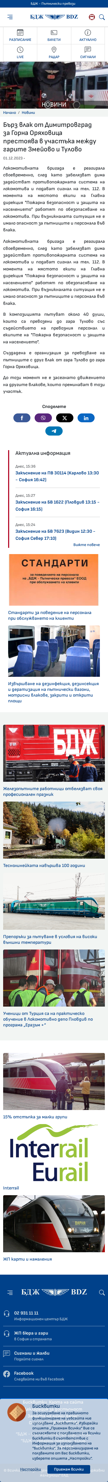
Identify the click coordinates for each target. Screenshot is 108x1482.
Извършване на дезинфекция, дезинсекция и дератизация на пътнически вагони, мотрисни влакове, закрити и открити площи (53, 692)
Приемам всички (69, 1469)
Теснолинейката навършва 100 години (44, 865)
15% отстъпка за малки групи (35, 1117)
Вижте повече (86, 544)
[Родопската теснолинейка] (92, 17)
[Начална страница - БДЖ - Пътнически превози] (54, 1292)
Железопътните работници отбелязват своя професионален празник (52, 791)
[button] (22, 417)
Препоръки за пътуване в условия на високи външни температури (50, 939)
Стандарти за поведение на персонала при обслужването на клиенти (49, 615)
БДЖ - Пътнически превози (53, 4)
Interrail (11, 1188)
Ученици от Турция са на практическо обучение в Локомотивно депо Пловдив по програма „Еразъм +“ (48, 1019)
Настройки (30, 1469)
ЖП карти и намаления (27, 1259)
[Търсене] (102, 17)
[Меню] (10, 17)
